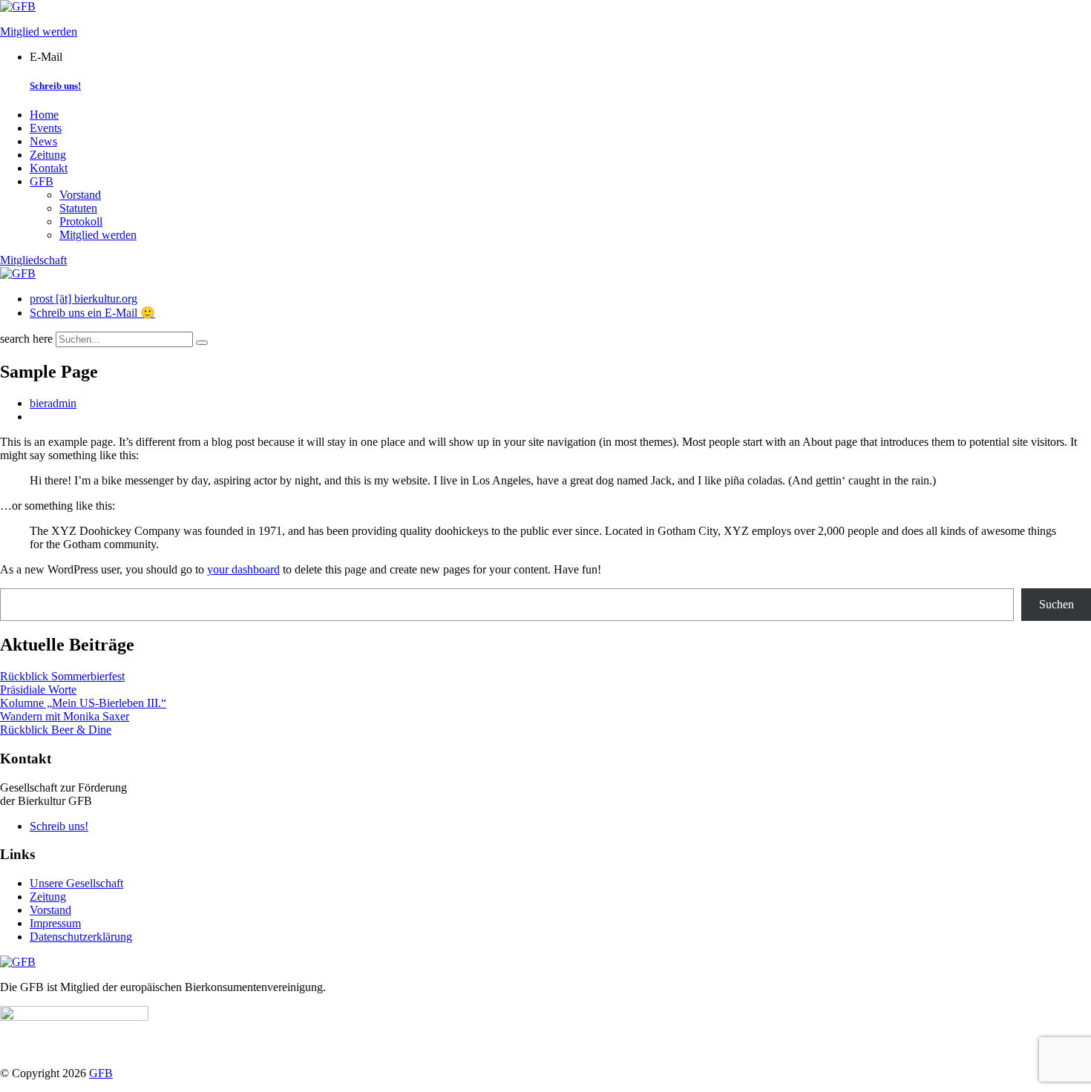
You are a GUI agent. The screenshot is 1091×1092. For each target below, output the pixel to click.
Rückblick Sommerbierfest (62, 676)
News (43, 141)
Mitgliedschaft (33, 260)
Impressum (55, 923)
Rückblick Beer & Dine (55, 729)
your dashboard (243, 569)
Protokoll (80, 221)
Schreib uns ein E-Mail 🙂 (92, 312)
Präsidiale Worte (38, 689)
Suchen (1056, 604)
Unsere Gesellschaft (76, 883)
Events (46, 128)
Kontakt (49, 168)
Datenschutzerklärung (81, 936)
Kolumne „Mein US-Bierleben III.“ (83, 703)
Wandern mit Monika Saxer (64, 716)
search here (26, 338)
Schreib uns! (55, 85)
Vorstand (80, 194)
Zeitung (48, 154)
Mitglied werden (38, 31)
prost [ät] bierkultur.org (83, 298)
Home (44, 114)
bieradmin (53, 403)
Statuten (78, 208)
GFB (41, 181)
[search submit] (202, 343)
